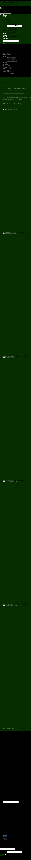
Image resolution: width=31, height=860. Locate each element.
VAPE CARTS (14, 25)
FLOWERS (13, 32)
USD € (6, 836)
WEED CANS (10, 21)
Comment (26, 104)
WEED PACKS (11, 27)
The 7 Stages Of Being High (11, 88)
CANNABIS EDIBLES (16, 24)
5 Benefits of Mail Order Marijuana (13, 104)
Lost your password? (6, 858)
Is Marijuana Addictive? (10, 93)
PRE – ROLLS (13, 30)
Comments (22, 88)
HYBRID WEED (11, 58)
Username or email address (8, 847)
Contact (5, 38)
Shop (4, 16)
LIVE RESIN (13, 22)
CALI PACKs (13, 29)
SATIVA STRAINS (12, 61)
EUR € (7, 839)
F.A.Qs (5, 36)
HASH (8, 19)
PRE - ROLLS (7, 65)
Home (5, 15)
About (5, 35)
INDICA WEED (11, 59)
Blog (4, 33)
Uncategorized (7, 67)
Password (3, 851)
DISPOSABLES (11, 18)
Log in (2, 855)
